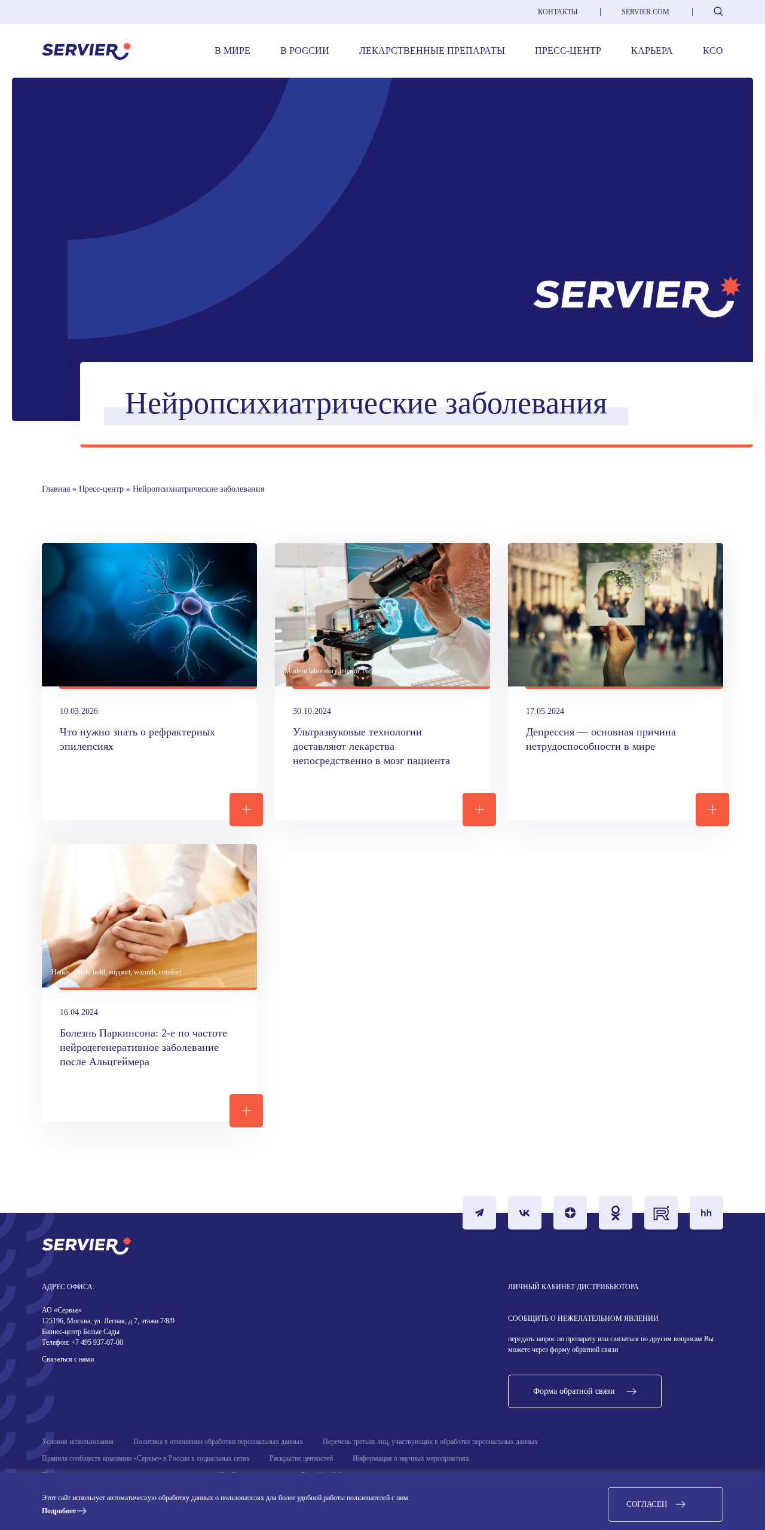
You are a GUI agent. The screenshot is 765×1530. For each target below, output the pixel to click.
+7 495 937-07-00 (96, 1342)
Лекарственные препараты (432, 51)
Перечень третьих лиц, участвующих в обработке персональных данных (430, 1441)
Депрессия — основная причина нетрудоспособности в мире (602, 739)
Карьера (652, 51)
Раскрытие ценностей (301, 1458)
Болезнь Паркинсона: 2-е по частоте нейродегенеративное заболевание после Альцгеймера (145, 1047)
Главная (56, 489)
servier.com (645, 12)
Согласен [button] (646, 1504)
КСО (713, 51)
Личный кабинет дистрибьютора (573, 1287)
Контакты (557, 12)
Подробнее (59, 1511)
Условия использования (78, 1441)
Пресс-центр (568, 51)
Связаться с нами (68, 1359)
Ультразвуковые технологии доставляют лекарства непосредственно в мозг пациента (371, 746)
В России (304, 51)
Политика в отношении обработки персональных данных (218, 1441)
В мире (232, 51)
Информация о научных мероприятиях (411, 1458)
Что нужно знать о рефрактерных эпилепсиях (139, 739)
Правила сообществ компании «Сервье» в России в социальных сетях (146, 1458)
